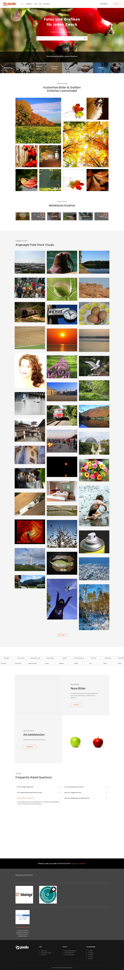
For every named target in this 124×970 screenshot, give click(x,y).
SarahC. (46, 148)
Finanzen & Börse (57, 663)
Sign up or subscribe (78, 863)
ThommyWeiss (56, 484)
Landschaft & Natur (26, 658)
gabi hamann (23, 395)
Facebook (90, 953)
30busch (54, 358)
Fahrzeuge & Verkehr (42, 663)
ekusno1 (22, 356)
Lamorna (86, 461)
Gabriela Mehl (88, 383)
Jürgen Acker (24, 172)
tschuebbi (86, 359)
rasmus (22, 254)
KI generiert (100, 663)
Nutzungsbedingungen (70, 951)
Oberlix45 (54, 508)
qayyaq (22, 422)
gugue (86, 587)
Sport (84, 658)
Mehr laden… (62, 635)
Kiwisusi (54, 308)
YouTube (90, 957)
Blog (40, 4)
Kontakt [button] (105, 4)
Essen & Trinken (27, 663)
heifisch (86, 435)
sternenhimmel (56, 555)
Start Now (62, 841)
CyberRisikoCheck (23, 928)
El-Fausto (22, 329)
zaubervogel (87, 332)
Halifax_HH (55, 254)
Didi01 (85, 254)
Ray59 (53, 331)
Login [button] (117, 4)
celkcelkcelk (55, 459)
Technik (113, 658)
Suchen (85, 38)
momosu (94, 172)
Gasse (21, 551)
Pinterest (90, 959)
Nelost (21, 471)
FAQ (36, 4)
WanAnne (22, 495)
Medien (40, 658)
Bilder (76, 705)
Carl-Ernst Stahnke (25, 449)
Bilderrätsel (13, 663)
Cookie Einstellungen (46, 953)
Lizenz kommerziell (69, 955)
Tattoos (98, 658)
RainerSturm (47, 172)
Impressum (43, 955)
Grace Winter (55, 281)
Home (22, 4)
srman (85, 408)
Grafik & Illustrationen (86, 663)
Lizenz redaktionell (69, 953)
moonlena (87, 488)
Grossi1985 (55, 523)
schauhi (22, 280)
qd (85, 533)
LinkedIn (90, 951)
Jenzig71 (70, 101)
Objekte (69, 658)
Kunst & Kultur (11, 658)
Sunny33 (54, 582)
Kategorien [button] (28, 4)
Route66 (54, 408)
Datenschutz (44, 951)
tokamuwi (55, 385)
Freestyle (71, 663)
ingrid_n (86, 305)
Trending (29, 747)
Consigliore (87, 560)
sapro (21, 522)
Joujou (21, 578)
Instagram (90, 955)
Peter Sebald (23, 305)
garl (53, 433)
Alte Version (47, 4)
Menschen (55, 658)
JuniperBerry (24, 148)
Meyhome (23, 101)
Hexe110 (86, 280)
